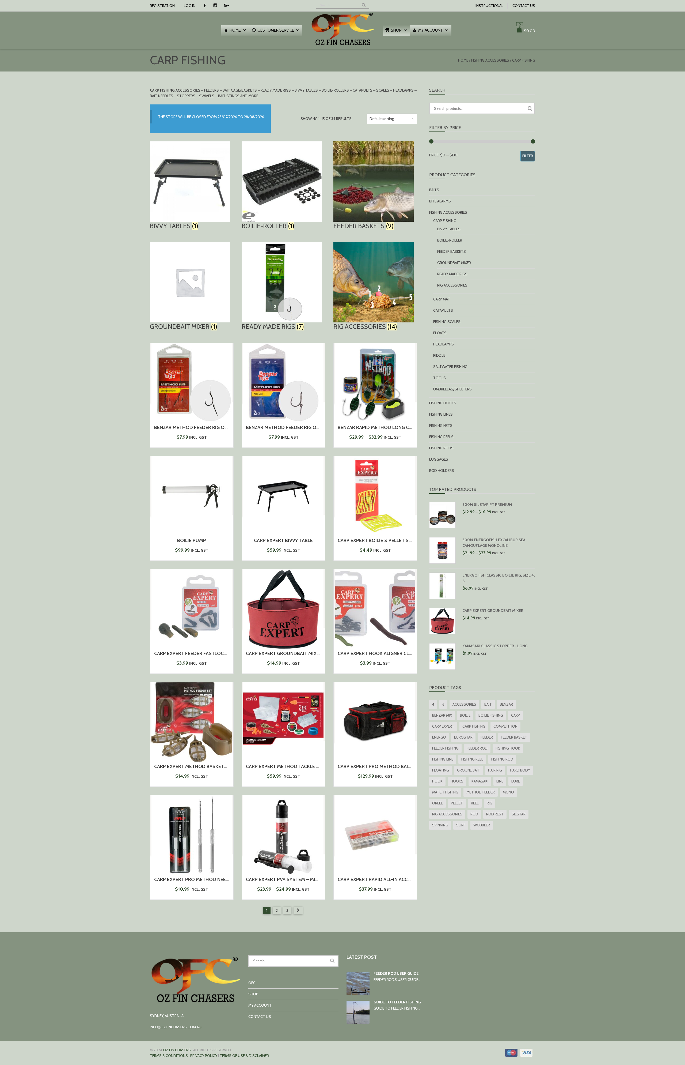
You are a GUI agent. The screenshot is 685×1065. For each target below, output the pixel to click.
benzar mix (442, 715)
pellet (457, 803)
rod (474, 814)
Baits (434, 189)
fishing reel (472, 759)
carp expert (443, 726)
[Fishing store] (342, 46)
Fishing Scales (447, 321)
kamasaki (479, 781)
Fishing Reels (441, 436)
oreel (437, 803)
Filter (527, 155)
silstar (519, 814)
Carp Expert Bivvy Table (283, 540)
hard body (520, 770)
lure (515, 781)
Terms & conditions (169, 1055)
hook (437, 781)
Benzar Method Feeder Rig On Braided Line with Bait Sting (226, 427)
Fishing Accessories (490, 60)
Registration (162, 5)
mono (508, 792)
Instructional (489, 5)
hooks (457, 781)
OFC (252, 982)
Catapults (443, 310)
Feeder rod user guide (396, 973)
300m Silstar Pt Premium (487, 504)
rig (489, 803)
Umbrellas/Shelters (452, 389)
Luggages (438, 459)
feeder (487, 737)
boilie (465, 715)
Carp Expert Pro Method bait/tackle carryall (395, 766)
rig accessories (447, 814)
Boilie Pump (191, 540)
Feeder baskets (451, 251)
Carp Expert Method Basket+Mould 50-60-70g (211, 766)
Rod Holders (441, 470)
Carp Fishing (444, 220)
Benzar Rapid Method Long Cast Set (382, 427)
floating (440, 770)
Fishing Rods (441, 448)
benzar (506, 704)
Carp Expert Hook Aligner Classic (380, 653)
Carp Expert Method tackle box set (290, 766)
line (499, 781)
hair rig (495, 770)
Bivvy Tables (449, 229)
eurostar (463, 737)
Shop (396, 30)
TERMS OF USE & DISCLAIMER (244, 1055)
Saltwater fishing (450, 366)
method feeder (480, 792)
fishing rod (502, 759)
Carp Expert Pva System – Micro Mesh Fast (298, 879)
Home (235, 30)
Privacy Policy (203, 1055)
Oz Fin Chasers (177, 1050)
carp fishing (473, 726)
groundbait (468, 770)
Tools (439, 377)
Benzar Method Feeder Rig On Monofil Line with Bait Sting (319, 427)
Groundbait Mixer (454, 262)
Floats (440, 332)
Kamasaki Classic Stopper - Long (495, 645)
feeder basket (514, 737)
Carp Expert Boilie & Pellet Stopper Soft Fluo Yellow (405, 540)
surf (460, 825)
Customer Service (275, 30)
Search (529, 108)
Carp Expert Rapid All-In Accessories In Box (392, 879)
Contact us (523, 5)
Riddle (439, 355)
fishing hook (508, 748)
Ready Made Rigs (452, 274)
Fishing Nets (440, 425)
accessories (464, 704)
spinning (440, 825)
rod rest (495, 814)
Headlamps (443, 344)
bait (488, 704)
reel (475, 803)
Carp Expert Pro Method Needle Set (199, 879)
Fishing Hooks (442, 403)
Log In (189, 5)
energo (439, 737)
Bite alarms (440, 201)
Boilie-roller (449, 240)
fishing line (442, 759)
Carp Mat (441, 299)
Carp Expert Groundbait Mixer (284, 653)
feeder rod (477, 748)
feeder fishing (445, 748)
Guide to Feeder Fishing (397, 1002)
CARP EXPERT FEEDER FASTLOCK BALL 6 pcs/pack (209, 653)
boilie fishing (490, 715)
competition (505, 726)
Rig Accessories (452, 285)
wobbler (481, 825)
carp (515, 715)
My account (430, 30)
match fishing (445, 792)
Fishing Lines (441, 414)
